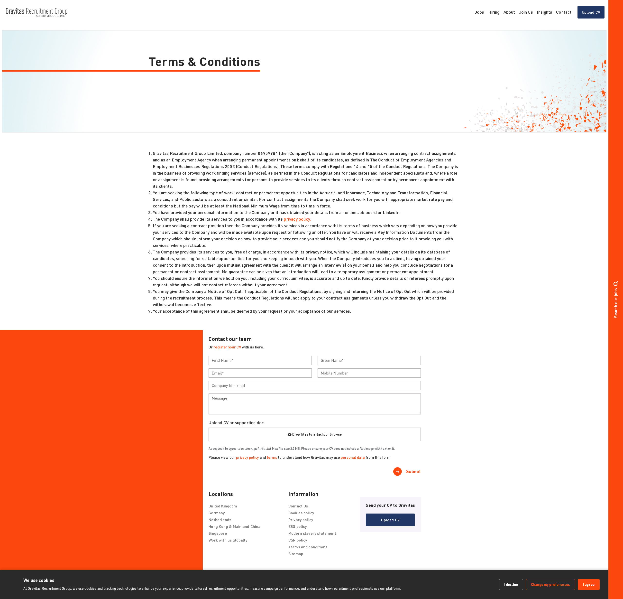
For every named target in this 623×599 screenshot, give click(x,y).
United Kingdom (223, 506)
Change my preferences (550, 584)
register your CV (227, 347)
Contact (563, 12)
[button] (390, 520)
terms (272, 457)
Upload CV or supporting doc (236, 422)
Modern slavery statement (312, 533)
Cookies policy (301, 512)
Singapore (218, 533)
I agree (589, 584)
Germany (217, 512)
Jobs (479, 12)
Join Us (526, 12)
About (509, 12)
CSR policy (297, 540)
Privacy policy (300, 519)
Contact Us (298, 506)
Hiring (494, 12)
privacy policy (247, 457)
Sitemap (295, 553)
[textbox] (260, 360)
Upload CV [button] (591, 12)
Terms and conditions (307, 546)
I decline (511, 584)
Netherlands (220, 519)
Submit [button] (413, 471)
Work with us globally (228, 540)
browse (336, 434)
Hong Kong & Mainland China (234, 526)
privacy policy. (297, 219)
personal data (353, 457)
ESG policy (297, 526)
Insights (544, 12)
